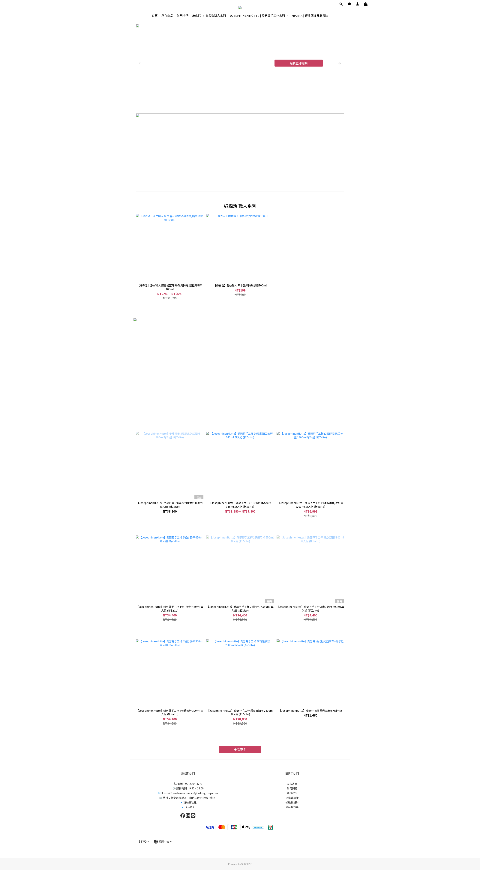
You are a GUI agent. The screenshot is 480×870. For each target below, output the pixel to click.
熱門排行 (182, 15)
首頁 (155, 15)
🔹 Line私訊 (188, 807)
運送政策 (292, 793)
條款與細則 (292, 802)
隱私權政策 (292, 807)
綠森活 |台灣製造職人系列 (209, 15)
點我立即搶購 (299, 63)
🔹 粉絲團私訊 (188, 802)
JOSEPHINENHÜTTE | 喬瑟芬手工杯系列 (257, 15)
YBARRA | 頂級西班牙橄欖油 (309, 15)
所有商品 (167, 15)
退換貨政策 (292, 798)
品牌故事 (292, 783)
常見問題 (292, 788)
